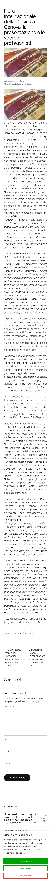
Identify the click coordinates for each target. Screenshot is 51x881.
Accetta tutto (26, 861)
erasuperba (17, 81)
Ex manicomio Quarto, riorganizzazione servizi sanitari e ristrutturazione (37, 656)
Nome (7, 739)
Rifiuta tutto (25, 875)
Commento (9, 706)
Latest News (20, 84)
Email (7, 751)
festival (18, 633)
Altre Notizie (9, 84)
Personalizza (25, 868)
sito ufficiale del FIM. (29, 622)
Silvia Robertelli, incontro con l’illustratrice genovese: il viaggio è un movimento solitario (14, 657)
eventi (8, 633)
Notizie (29, 84)
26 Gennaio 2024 (43, 818)
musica (28, 633)
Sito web (7, 763)
